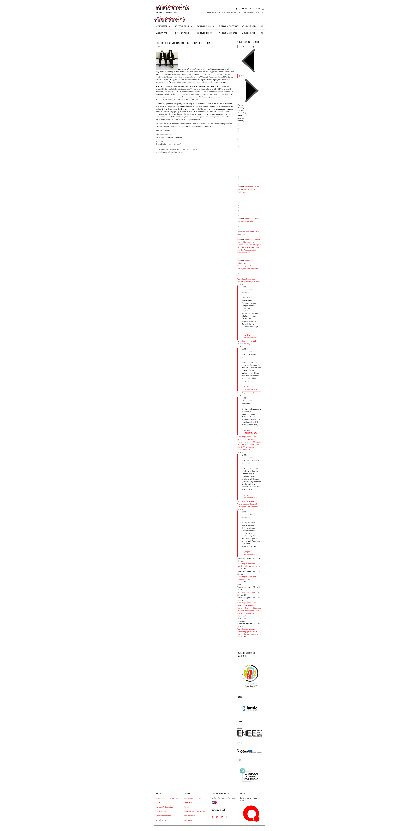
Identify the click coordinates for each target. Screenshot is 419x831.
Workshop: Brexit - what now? (248, 393)
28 (238, 258)
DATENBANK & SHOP (204, 26)
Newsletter (188, 803)
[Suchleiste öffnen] (262, 26)
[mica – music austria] (169, 19)
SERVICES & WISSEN (182, 26)
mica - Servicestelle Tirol (250, 460)
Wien (170, 144)
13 (238, 184)
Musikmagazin (161, 26)
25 (238, 229)
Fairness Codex (161, 811)
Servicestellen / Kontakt (192, 798)
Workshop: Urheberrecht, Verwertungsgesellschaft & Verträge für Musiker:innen (247, 504)
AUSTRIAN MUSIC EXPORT (228, 26)
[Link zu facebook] (236, 8)
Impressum (188, 820)
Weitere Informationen (250, 336)
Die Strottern (163, 144)
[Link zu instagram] (239, 8)
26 (238, 237)
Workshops (246, 292)
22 (238, 216)
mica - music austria (249, 354)
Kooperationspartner (163, 816)
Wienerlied (177, 144)
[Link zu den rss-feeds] (246, 8)
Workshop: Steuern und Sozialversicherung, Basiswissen (248, 189)
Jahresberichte (161, 820)
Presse (186, 807)
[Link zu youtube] (243, 8)
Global (160, 141)
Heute (241, 76)
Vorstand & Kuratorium (164, 807)
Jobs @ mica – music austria (194, 811)
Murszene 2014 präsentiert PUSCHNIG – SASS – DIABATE (178, 150)
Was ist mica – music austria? (167, 798)
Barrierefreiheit (189, 816)
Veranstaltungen (249, 26)
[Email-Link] (250, 8)
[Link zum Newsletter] (263, 8)
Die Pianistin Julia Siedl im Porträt (170, 152)
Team (158, 803)
